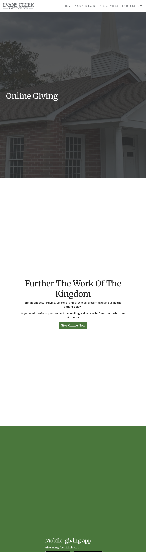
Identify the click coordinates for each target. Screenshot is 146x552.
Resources (128, 6)
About (79, 6)
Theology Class (109, 6)
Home (68, 6)
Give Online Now (73, 325)
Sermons (90, 6)
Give (140, 6)
